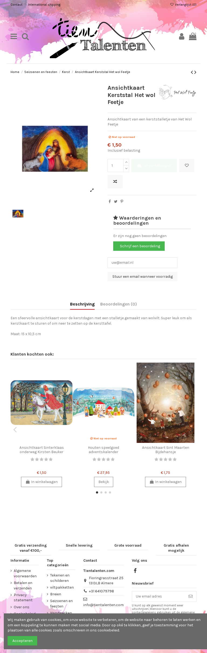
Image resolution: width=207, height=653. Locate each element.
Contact (17, 4)
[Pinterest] (121, 201)
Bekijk (103, 482)
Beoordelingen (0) (118, 304)
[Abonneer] (190, 596)
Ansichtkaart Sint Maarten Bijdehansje (165, 449)
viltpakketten (62, 587)
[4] (46, 459)
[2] (37, 459)
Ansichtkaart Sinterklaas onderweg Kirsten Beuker (41, 449)
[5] (51, 459)
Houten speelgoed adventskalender (103, 449)
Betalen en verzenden (23, 586)
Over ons (21, 607)
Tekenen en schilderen (60, 578)
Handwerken (61, 613)
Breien (55, 594)
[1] (32, 459)
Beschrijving (82, 304)
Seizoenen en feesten (61, 604)
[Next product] (195, 72)
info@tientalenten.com (103, 605)
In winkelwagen (157, 165)
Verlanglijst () (185, 4)
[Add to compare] (115, 181)
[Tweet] (116, 201)
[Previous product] (192, 72)
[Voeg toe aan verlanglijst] (186, 165)
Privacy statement (23, 598)
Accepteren (22, 640)
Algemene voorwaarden (25, 573)
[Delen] (110, 201)
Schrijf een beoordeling (140, 246)
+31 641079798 (101, 591)
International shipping (44, 4)
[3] (41, 459)
